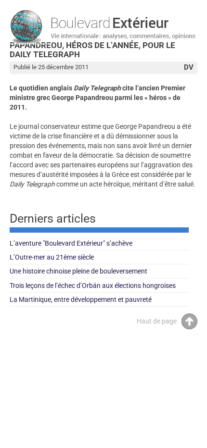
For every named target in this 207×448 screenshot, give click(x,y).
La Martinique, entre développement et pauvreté (81, 299)
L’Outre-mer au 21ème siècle (52, 257)
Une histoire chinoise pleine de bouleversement (78, 271)
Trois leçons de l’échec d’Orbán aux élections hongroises (93, 285)
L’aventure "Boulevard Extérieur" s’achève (71, 243)
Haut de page (157, 321)
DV (189, 67)
